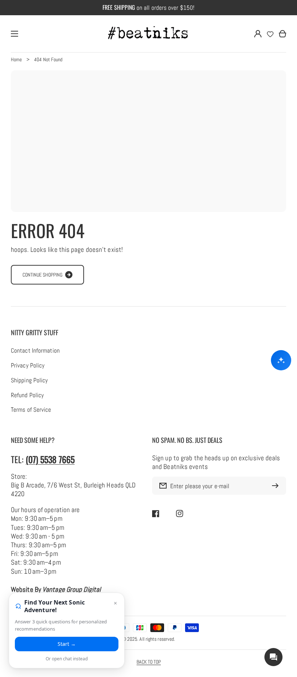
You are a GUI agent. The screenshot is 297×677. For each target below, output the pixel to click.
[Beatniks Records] (148, 33)
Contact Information (35, 350)
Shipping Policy (29, 380)
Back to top (149, 662)
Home (16, 59)
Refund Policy (27, 395)
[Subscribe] (277, 486)
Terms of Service (31, 410)
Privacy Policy (28, 365)
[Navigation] (14, 33)
